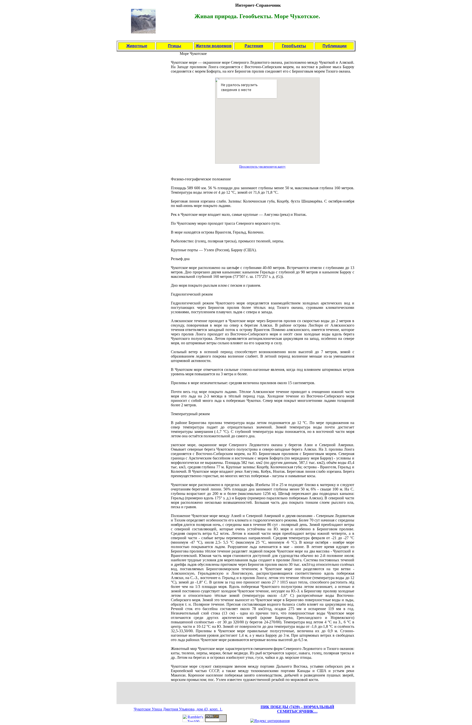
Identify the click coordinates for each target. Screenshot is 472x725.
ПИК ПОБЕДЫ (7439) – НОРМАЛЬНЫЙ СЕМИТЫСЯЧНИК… (297, 709)
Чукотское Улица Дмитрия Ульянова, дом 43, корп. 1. (178, 709)
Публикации (335, 46)
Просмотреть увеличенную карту (262, 166)
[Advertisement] (257, 32)
